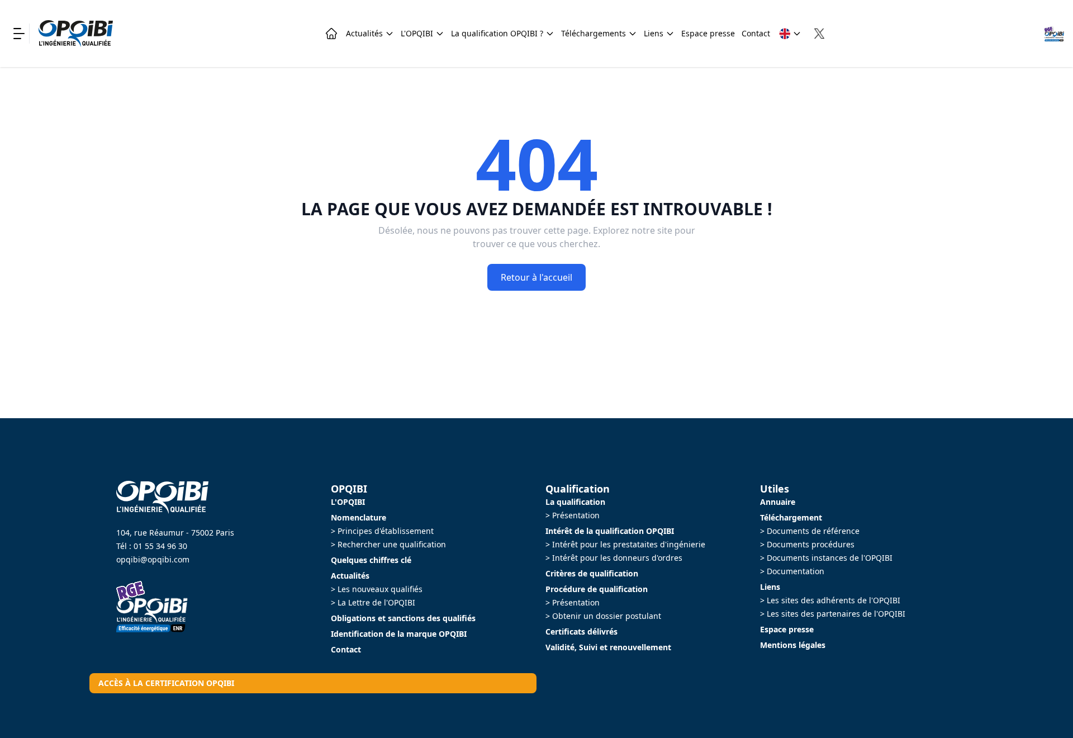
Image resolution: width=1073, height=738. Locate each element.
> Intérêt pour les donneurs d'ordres (613, 557)
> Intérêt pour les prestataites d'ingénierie (625, 544)
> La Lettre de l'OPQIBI (373, 602)
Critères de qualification (591, 573)
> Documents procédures (807, 544)
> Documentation (792, 571)
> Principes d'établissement (382, 531)
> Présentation (572, 515)
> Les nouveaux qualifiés (376, 589)
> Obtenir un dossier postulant (603, 616)
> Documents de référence (810, 531)
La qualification (575, 501)
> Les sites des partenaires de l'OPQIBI (832, 613)
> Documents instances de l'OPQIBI (826, 557)
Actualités (364, 33)
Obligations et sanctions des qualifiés (403, 618)
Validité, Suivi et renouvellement (608, 647)
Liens (653, 33)
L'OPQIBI (417, 33)
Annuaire (777, 501)
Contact (756, 33)
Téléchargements (593, 33)
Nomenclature (358, 517)
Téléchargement (791, 517)
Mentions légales (792, 645)
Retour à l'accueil (536, 277)
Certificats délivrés (581, 631)
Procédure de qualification (596, 589)
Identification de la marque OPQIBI (399, 633)
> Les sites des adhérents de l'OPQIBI (830, 600)
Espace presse (708, 33)
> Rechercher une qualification (388, 544)
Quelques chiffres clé (371, 560)
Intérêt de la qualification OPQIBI (609, 531)
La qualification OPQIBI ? (497, 33)
